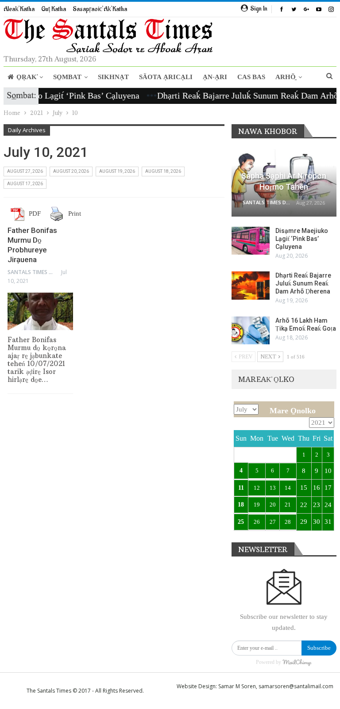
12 (257, 487)
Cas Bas (251, 77)
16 (316, 487)
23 (316, 504)
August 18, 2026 (163, 171)
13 (273, 487)
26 (257, 521)
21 (288, 504)
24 (328, 504)
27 (273, 521)
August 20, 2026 (71, 171)
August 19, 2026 (117, 171)
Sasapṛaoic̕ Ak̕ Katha (100, 9)
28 (288, 521)
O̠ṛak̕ (26, 77)
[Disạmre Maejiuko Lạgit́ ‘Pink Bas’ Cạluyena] (251, 241)
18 (241, 504)
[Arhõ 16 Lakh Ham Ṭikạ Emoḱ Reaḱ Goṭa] (251, 330)
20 (273, 504)
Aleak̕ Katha (19, 9)
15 (303, 487)
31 (328, 521)
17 (328, 487)
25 (241, 521)
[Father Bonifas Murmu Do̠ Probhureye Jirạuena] (40, 312)
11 (241, 487)
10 (328, 470)
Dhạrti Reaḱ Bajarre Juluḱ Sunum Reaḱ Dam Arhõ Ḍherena (303, 283)
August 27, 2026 (25, 171)
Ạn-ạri (215, 77)
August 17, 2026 (25, 183)
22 (303, 504)
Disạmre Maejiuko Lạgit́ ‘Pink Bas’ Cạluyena (301, 238)
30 (316, 521)
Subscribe (319, 647)
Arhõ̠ (285, 77)
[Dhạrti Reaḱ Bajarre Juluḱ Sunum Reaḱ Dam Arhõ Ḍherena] (251, 285)
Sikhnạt (113, 77)
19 (257, 504)
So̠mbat (67, 77)
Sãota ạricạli (166, 77)
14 (288, 487)
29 (303, 521)
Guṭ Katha (53, 9)
